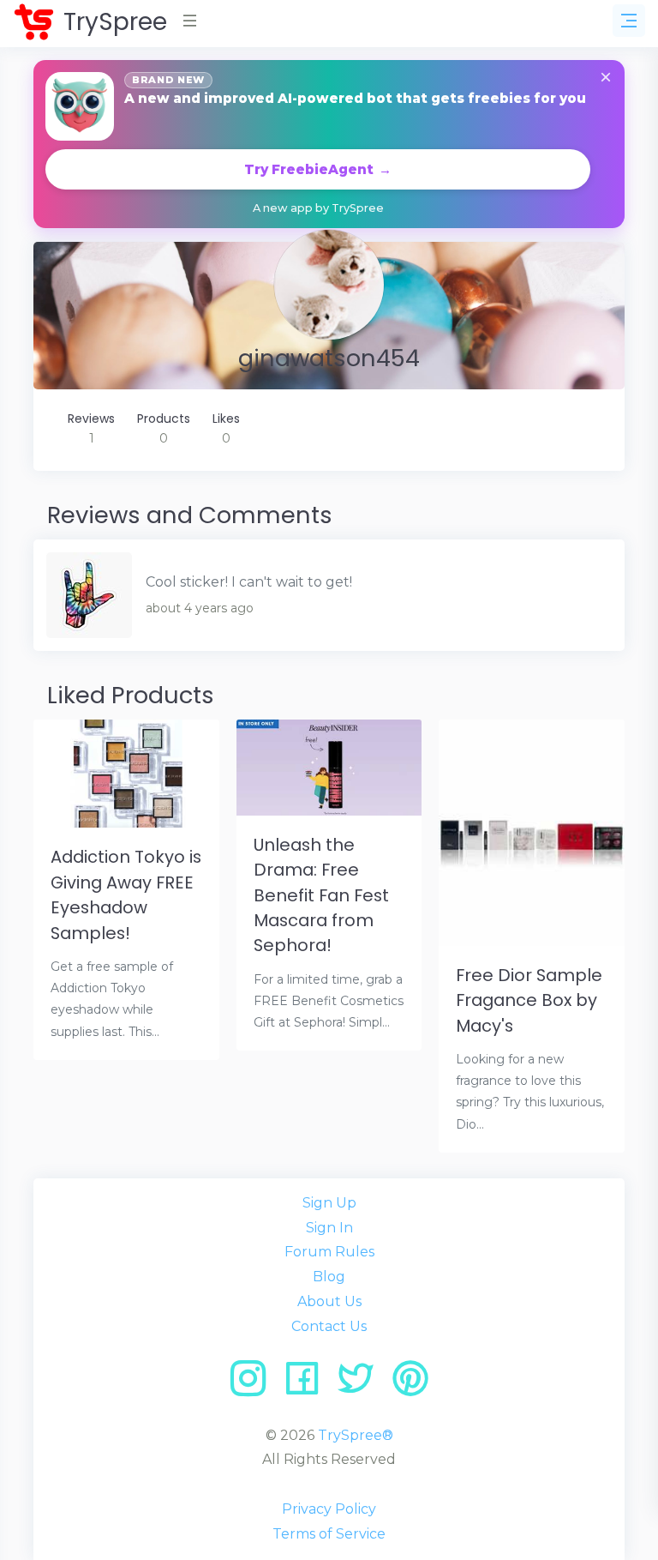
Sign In (329, 1228)
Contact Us (329, 1326)
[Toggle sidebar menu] (629, 20)
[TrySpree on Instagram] (254, 1384)
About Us (329, 1301)
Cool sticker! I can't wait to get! (249, 582)
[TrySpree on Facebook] (308, 1384)
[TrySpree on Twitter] (362, 1384)
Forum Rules (329, 1252)
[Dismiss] (605, 78)
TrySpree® (355, 1435)
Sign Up (329, 1203)
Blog (329, 1276)
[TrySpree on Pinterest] (410, 1384)
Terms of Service (329, 1534)
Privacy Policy (329, 1509)
